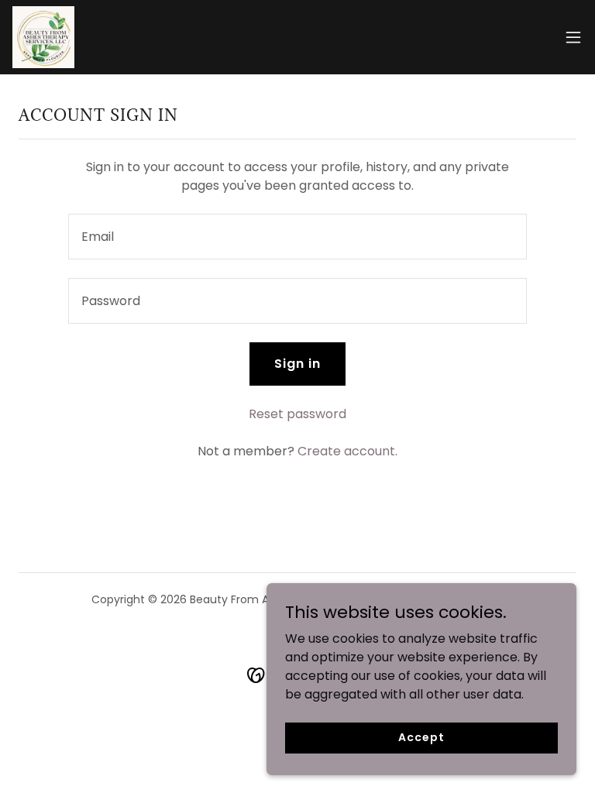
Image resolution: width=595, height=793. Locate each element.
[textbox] (297, 236)
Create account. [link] (347, 451)
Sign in (297, 363)
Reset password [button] (297, 414)
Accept (421, 737)
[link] (43, 37)
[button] (573, 37)
